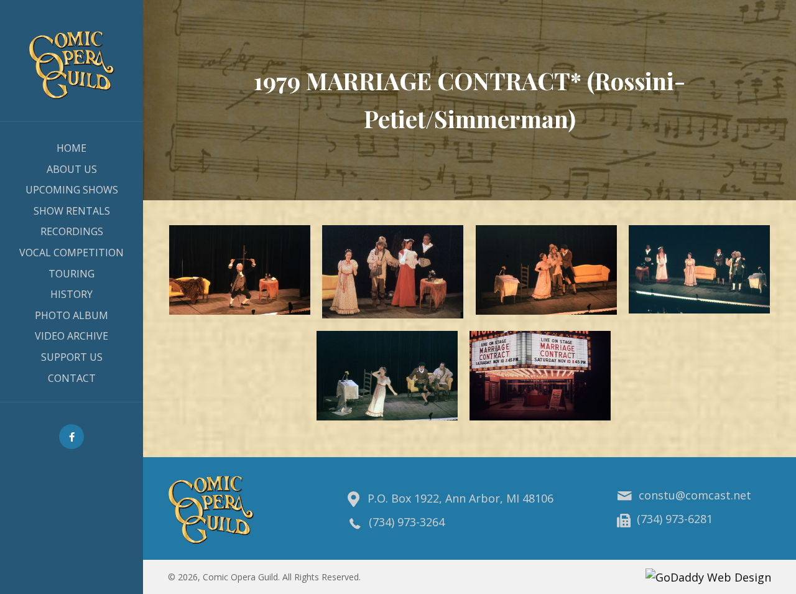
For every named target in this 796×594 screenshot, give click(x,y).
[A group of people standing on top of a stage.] (392, 272)
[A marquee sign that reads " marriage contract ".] (540, 375)
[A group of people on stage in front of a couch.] (699, 269)
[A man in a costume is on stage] (239, 270)
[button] (71, 436)
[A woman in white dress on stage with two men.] (387, 375)
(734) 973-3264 (407, 521)
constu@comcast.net (695, 495)
